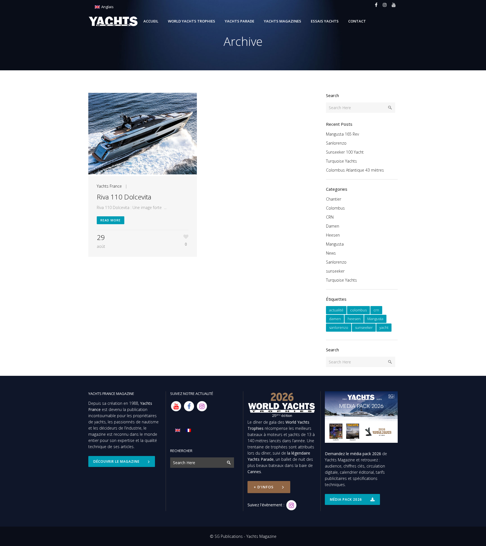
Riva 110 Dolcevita (124, 196)
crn (376, 310)
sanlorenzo (338, 327)
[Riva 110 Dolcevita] (142, 134)
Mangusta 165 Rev (342, 134)
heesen (354, 318)
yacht (383, 327)
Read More (110, 220)
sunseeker (335, 271)
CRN (330, 217)
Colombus (335, 208)
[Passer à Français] (188, 430)
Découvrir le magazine (116, 461)
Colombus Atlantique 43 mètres (355, 170)
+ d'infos (264, 486)
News (331, 253)
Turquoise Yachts (341, 161)
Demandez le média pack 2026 (353, 453)
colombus (358, 310)
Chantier (333, 199)
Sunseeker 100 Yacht (345, 152)
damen (335, 318)
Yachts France (109, 186)
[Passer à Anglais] (177, 430)
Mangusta (335, 244)
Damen (332, 226)
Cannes (254, 471)
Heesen (333, 235)
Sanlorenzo (336, 143)
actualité (336, 310)
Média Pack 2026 (346, 499)
